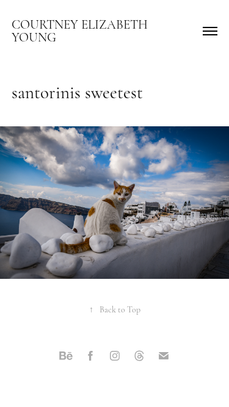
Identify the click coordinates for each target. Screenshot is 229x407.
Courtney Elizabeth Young (81, 31)
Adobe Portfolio (134, 382)
